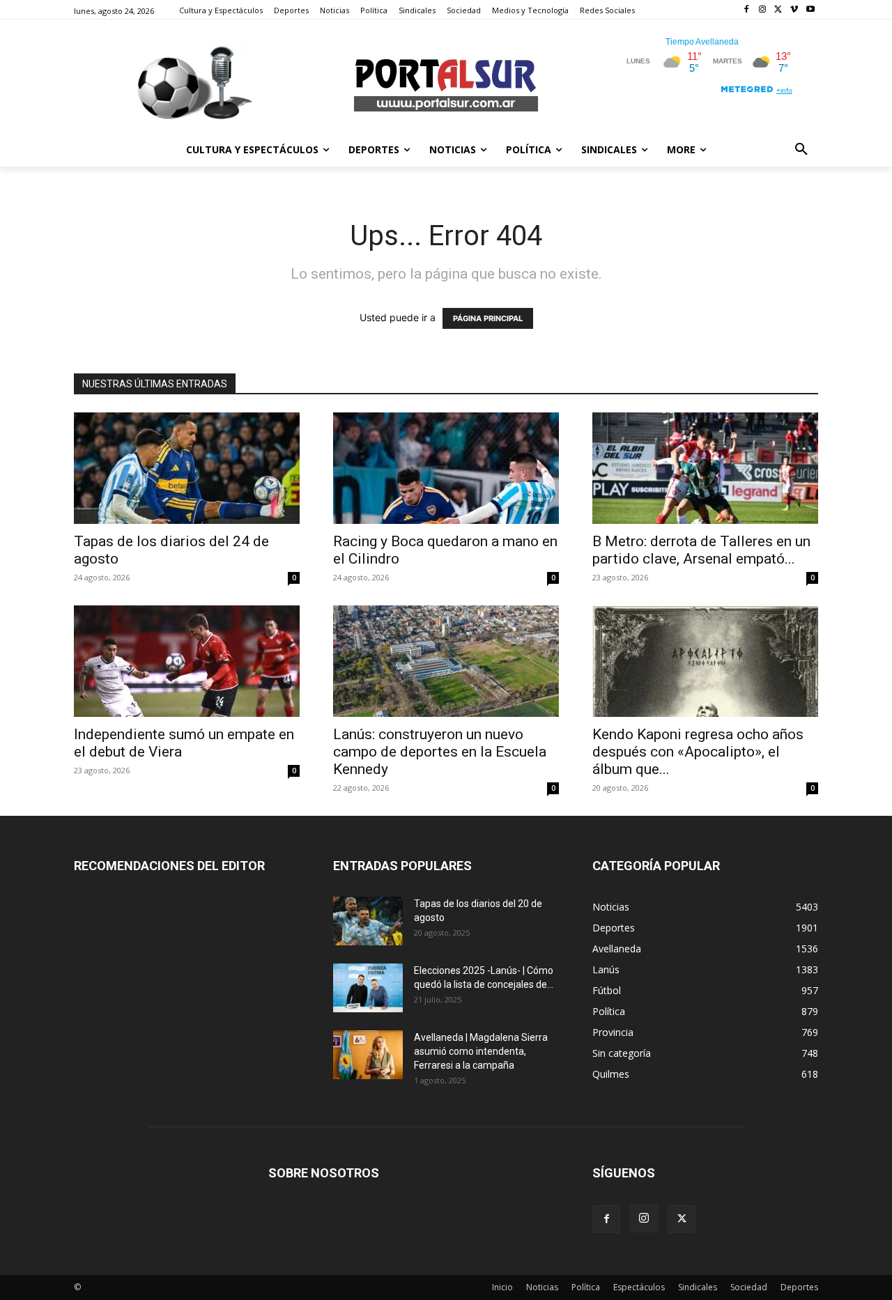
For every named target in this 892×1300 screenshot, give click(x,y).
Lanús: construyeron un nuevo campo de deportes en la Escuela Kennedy (439, 751)
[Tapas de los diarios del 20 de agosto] (368, 921)
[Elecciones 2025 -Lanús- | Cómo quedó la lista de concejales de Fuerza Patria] (368, 988)
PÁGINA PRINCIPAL (488, 318)
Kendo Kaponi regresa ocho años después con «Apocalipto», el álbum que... (697, 751)
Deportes (799, 1287)
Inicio (502, 1287)
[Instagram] (763, 10)
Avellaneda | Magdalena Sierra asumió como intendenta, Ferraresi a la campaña (481, 1051)
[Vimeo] (794, 10)
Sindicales (697, 1287)
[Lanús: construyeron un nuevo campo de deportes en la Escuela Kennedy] (446, 661)
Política (585, 1287)
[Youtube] (810, 10)
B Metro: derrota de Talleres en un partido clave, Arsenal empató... (701, 550)
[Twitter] (779, 10)
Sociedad (748, 1287)
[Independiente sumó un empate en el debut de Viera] (187, 661)
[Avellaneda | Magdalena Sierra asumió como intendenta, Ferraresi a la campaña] (368, 1054)
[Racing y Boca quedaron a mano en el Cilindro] (446, 468)
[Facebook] (747, 10)
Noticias (542, 1287)
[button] (801, 150)
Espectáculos (639, 1287)
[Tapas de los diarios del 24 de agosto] (187, 468)
